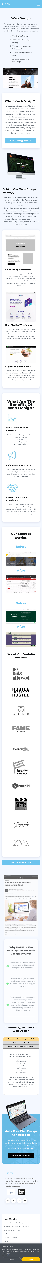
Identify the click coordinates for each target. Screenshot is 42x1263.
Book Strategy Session (20, 141)
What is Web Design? (20, 36)
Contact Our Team (10, 1237)
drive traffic (21, 439)
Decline (11, 1259)
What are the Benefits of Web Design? (21, 47)
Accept (31, 1259)
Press (6, 1241)
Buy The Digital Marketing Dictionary (16, 1226)
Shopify (21, 205)
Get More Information (21, 1155)
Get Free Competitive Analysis (14, 1223)
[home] (6, 4)
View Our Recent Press (12, 1230)
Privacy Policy (6, 1255)
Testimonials (8, 1234)
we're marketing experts (23, 1000)
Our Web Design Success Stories (22, 53)
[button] (38, 4)
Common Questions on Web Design (21, 60)
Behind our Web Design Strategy (21, 41)
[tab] (21, 1039)
